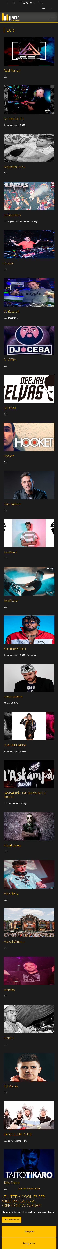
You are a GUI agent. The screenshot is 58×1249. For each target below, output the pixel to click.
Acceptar (29, 1231)
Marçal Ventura (14, 941)
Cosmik (9, 263)
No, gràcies (29, 1243)
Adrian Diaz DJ (14, 119)
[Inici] (11, 15)
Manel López (12, 845)
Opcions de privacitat (29, 1188)
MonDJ (9, 1038)
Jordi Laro (11, 600)
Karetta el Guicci (15, 649)
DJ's (5, 77)
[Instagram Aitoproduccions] (14, 3)
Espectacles (13, 221)
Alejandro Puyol (14, 167)
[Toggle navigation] (52, 17)
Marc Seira (11, 893)
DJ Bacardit (11, 311)
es (50, 8)
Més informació (11, 1219)
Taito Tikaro (12, 1182)
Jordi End (10, 552)
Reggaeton (31, 655)
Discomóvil (13, 317)
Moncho (9, 990)
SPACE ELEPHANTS (18, 1134)
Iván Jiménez (12, 504)
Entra (40, 3)
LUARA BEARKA (15, 745)
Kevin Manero (13, 697)
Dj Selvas (10, 408)
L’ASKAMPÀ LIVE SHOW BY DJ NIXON (25, 795)
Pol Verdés (11, 1086)
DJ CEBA (10, 359)
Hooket (9, 456)
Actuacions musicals (12, 125)
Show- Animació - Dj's (28, 221)
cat (43, 8)
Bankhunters (12, 215)
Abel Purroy (12, 70)
